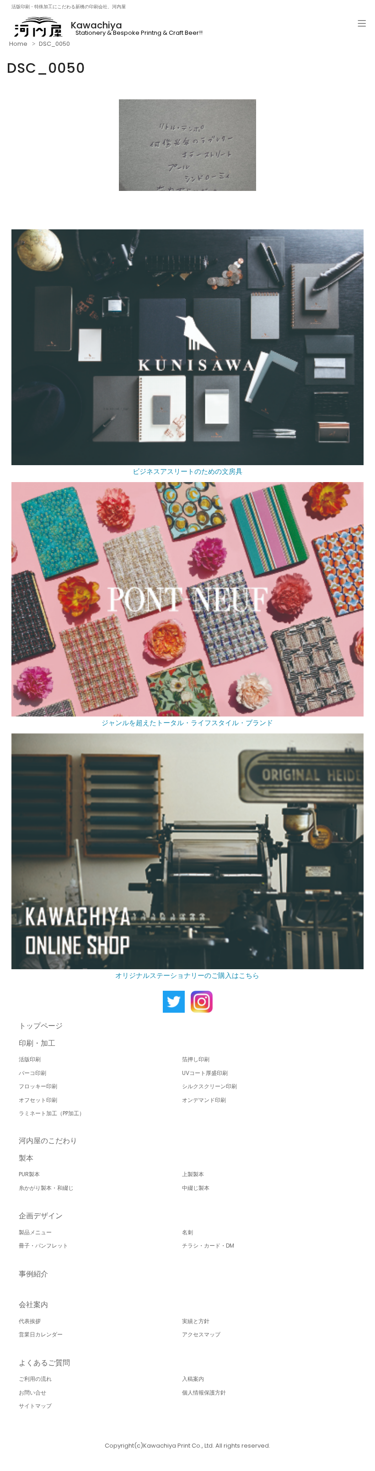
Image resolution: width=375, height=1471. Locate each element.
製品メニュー (35, 1232)
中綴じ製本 (195, 1188)
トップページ (41, 1025)
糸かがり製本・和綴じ (46, 1188)
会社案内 (33, 1304)
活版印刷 (30, 1059)
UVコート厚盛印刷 (205, 1073)
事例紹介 (33, 1274)
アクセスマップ (201, 1334)
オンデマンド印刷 (204, 1100)
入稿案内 (193, 1379)
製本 (26, 1158)
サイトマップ (35, 1406)
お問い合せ (32, 1392)
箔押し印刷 (195, 1059)
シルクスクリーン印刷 (209, 1086)
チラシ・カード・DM (208, 1245)
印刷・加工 (37, 1043)
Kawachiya (96, 25)
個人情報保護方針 (204, 1392)
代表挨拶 (30, 1321)
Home (18, 43)
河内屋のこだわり (48, 1140)
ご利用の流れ (35, 1379)
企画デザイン (41, 1215)
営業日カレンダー (41, 1334)
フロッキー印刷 (38, 1086)
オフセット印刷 (38, 1100)
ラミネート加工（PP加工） (52, 1113)
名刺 (187, 1232)
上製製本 (193, 1174)
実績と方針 (195, 1321)
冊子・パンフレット (43, 1245)
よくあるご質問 (44, 1362)
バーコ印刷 (32, 1073)
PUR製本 (29, 1174)
